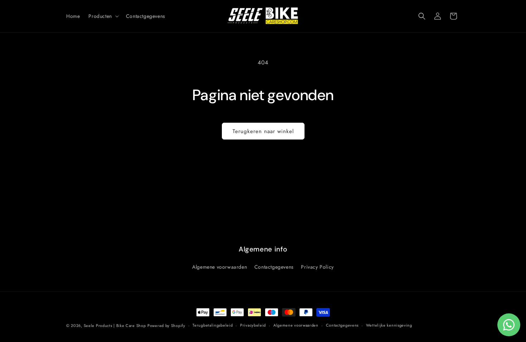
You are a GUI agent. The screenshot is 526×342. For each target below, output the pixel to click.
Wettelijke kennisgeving (389, 325)
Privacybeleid (253, 325)
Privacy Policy (317, 266)
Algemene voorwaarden (219, 266)
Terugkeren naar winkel (263, 131)
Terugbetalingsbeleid (213, 325)
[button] (102, 16)
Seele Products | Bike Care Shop (115, 325)
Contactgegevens (274, 266)
